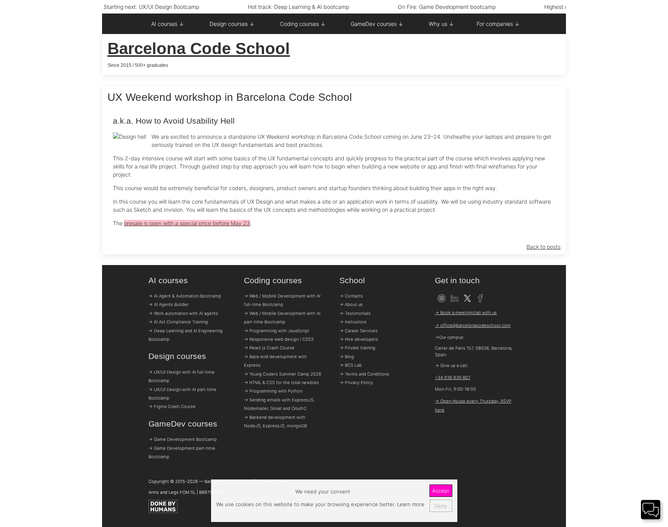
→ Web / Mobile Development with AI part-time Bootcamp (282, 318)
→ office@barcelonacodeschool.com (473, 325)
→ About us (351, 304)
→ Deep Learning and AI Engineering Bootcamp (185, 335)
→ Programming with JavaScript (276, 330)
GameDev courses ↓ (377, 23)
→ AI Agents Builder (168, 304)
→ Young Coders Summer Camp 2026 (282, 374)
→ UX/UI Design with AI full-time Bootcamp (181, 376)
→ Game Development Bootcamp (182, 439)
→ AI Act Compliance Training (178, 322)
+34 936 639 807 (452, 377)
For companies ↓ (498, 23)
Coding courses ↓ (302, 23)
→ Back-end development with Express (275, 361)
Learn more (409, 504)
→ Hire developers (358, 339)
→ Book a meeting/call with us (466, 312)
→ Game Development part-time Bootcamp (181, 452)
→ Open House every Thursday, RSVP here (473, 405)
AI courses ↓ (167, 23)
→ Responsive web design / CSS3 (279, 339)
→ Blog (346, 356)
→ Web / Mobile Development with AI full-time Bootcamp (282, 300)
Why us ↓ (441, 23)
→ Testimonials (355, 313)
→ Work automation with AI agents (183, 313)
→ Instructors (352, 322)
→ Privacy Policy (356, 382)
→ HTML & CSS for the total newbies (281, 382)
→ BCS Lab (350, 365)
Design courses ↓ (232, 23)
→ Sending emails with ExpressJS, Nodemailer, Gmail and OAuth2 (279, 404)
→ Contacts (351, 296)
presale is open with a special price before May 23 (187, 223)
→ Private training (357, 347)
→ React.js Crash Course (269, 347)
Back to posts (544, 246)
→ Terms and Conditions (364, 374)
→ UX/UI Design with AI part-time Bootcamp (182, 394)
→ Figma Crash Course (172, 406)
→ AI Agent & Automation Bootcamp (184, 296)
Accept (440, 491)
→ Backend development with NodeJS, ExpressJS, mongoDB (275, 421)
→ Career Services (358, 330)
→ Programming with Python (273, 391)
